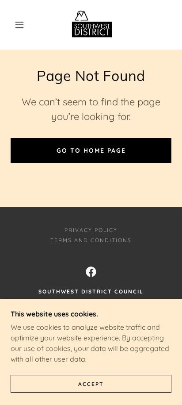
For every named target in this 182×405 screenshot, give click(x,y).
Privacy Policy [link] (91, 230)
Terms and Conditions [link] (91, 240)
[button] (19, 25)
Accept (91, 384)
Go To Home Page (91, 150)
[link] (91, 24)
